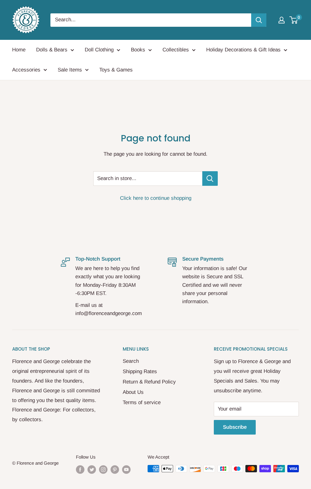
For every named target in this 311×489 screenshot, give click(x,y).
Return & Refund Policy (149, 382)
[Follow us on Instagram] (103, 469)
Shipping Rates (140, 371)
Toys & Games (116, 70)
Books (138, 50)
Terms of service (142, 402)
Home (19, 50)
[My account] (282, 20)
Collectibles (175, 50)
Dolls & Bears (51, 50)
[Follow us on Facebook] (80, 469)
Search (131, 361)
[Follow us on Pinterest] (115, 469)
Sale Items (70, 70)
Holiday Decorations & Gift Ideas (243, 50)
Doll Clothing (99, 50)
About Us (133, 392)
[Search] (258, 20)
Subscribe (235, 427)
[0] (294, 20)
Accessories (26, 70)
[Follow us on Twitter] (91, 469)
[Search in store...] (210, 178)
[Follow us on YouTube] (126, 469)
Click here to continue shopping (155, 198)
